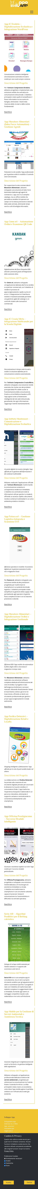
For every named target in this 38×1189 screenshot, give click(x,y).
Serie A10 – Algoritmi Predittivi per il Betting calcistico (15, 916)
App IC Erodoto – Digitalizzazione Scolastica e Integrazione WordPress (18, 27)
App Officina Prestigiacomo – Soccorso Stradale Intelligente (18, 819)
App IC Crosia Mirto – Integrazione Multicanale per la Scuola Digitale (18, 321)
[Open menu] (32, 12)
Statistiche (9, 1163)
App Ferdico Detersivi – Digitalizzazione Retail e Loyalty (16, 719)
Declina (29, 1182)
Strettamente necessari (14, 1158)
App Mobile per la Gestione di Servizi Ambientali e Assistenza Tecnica (19, 1014)
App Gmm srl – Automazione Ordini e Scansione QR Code (18, 223)
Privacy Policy (9, 1151)
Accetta (8, 1183)
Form (8, 1166)
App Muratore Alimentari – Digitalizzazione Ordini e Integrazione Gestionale (17, 617)
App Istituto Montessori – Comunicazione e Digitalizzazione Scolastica (17, 421)
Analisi (8, 1161)
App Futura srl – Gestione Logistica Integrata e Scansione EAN (17, 519)
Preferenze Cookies (11, 1156)
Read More (8, 112)
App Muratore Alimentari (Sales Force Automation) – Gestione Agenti (17, 124)
